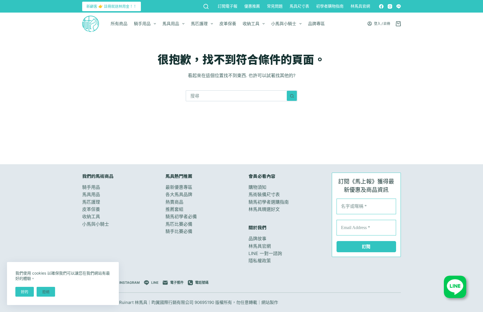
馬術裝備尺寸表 (264, 194)
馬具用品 (170, 23)
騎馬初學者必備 (181, 216)
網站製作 (269, 302)
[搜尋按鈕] (292, 96)
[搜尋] (206, 6)
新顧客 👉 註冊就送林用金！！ (111, 6)
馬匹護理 (199, 23)
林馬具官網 (360, 6)
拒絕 (45, 291)
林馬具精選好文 (264, 209)
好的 (24, 291)
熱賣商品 (174, 202)
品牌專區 (316, 23)
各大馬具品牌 (178, 194)
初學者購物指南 (330, 6)
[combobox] (236, 95)
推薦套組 (174, 209)
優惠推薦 (252, 6)
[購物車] (398, 23)
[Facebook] (381, 6)
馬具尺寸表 (299, 6)
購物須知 (257, 187)
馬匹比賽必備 (178, 224)
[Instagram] (390, 6)
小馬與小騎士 (283, 23)
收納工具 (251, 23)
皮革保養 (227, 23)
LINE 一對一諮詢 (265, 253)
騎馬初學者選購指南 (268, 202)
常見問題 (275, 6)
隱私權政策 (259, 260)
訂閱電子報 (227, 6)
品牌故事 (257, 238)
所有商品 (119, 23)
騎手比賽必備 (178, 231)
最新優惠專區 (178, 187)
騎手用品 (142, 23)
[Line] (398, 6)
